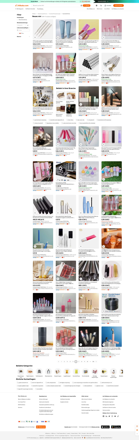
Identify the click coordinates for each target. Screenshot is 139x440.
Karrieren (20, 407)
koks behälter (39, 389)
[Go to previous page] (58, 361)
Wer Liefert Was (90, 433)
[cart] (101, 5)
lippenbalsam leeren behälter (53, 123)
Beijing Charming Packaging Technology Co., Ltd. (89, 320)
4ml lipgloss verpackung (65, 382)
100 (93, 361)
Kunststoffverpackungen (54, 13)
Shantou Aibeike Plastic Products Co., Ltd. (88, 190)
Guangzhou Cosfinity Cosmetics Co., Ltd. (65, 256)
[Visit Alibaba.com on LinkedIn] (106, 416)
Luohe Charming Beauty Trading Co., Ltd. (42, 189)
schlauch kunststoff (39, 123)
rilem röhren (70, 119)
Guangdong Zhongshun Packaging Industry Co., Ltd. (111, 256)
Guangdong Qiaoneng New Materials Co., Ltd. (43, 256)
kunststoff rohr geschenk (38, 385)
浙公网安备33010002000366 (93, 437)
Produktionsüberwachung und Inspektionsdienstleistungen (46, 411)
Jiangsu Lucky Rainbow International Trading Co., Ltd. (43, 320)
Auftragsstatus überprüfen (109, 404)
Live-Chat (84, 402)
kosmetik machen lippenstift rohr (57, 119)
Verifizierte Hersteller (65, 399)
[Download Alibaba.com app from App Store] (105, 426)
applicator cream (99, 385)
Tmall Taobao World (61, 433)
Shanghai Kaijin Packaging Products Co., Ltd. (88, 48)
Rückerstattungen (86, 407)
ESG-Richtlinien (21, 404)
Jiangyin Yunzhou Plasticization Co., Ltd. (110, 322)
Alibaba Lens (21, 427)
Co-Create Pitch (21, 402)
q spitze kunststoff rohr (23, 382)
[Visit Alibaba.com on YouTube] (115, 416)
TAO (80, 433)
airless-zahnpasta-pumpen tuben (54, 385)
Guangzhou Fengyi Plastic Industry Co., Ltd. (88, 355)
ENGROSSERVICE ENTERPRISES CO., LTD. (88, 256)
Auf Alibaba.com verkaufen (109, 399)
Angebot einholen (64, 402)
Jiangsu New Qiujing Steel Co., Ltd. (63, 189)
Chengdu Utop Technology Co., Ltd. (41, 355)
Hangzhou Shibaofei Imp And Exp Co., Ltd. (110, 81)
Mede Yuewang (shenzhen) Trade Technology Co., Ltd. (89, 156)
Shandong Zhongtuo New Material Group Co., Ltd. (43, 222)
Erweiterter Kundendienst (45, 407)
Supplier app (68, 427)
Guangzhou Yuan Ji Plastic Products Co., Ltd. (43, 288)
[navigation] (23, 187)
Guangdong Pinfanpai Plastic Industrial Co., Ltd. (66, 320)
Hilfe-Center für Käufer (87, 399)
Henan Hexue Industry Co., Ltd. (63, 222)
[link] (137, 426)
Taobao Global (74, 433)
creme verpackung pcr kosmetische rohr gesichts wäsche (86, 382)
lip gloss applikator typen (23, 385)
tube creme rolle (80, 119)
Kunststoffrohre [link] (66, 13)
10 (87, 361)
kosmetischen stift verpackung (104, 119)
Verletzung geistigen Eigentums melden (90, 410)
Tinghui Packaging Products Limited (109, 288)
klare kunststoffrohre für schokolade (87, 123)
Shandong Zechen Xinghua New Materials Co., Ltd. (43, 47)
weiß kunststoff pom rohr (107, 382)
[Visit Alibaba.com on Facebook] (103, 416)
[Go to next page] (96, 361)
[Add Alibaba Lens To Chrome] (41, 426)
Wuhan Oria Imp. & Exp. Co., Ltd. (108, 355)
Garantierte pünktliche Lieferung (46, 404)
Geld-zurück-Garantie (44, 402)
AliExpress (47, 433)
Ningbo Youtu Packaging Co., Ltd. (108, 154)
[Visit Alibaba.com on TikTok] (118, 416)
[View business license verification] (82, 438)
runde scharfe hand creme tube (69, 123)
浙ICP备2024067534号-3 (106, 437)
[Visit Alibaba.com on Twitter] (109, 416)
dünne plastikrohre (88, 385)
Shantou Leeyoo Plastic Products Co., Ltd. (88, 222)
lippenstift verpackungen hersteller (25, 389)
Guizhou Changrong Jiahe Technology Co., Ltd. (66, 354)
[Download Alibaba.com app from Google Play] (116, 426)
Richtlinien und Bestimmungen (46, 414)
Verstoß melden (85, 413)
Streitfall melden (85, 404)
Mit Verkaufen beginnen (108, 402)
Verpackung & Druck (42, 13)
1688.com (53, 433)
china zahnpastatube (51, 382)
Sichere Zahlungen (43, 399)
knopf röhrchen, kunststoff (113, 385)
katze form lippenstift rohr (37, 382)
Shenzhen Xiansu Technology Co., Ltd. (41, 80)
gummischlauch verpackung (40, 119)
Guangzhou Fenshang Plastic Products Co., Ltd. (43, 154)
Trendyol (84, 433)
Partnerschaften (106, 410)
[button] (81, 5)
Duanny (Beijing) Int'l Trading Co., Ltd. (64, 47)
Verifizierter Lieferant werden (109, 407)
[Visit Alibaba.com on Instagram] (112, 416)
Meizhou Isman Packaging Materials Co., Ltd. (88, 114)
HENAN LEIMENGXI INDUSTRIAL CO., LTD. (110, 223)
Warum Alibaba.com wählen (24, 399)
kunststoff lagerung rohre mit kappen (72, 385)
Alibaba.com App (95, 427)
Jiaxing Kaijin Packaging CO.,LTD (63, 154)
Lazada (68, 433)
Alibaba (34, 13)
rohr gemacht (91, 119)
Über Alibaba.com (22, 396)
